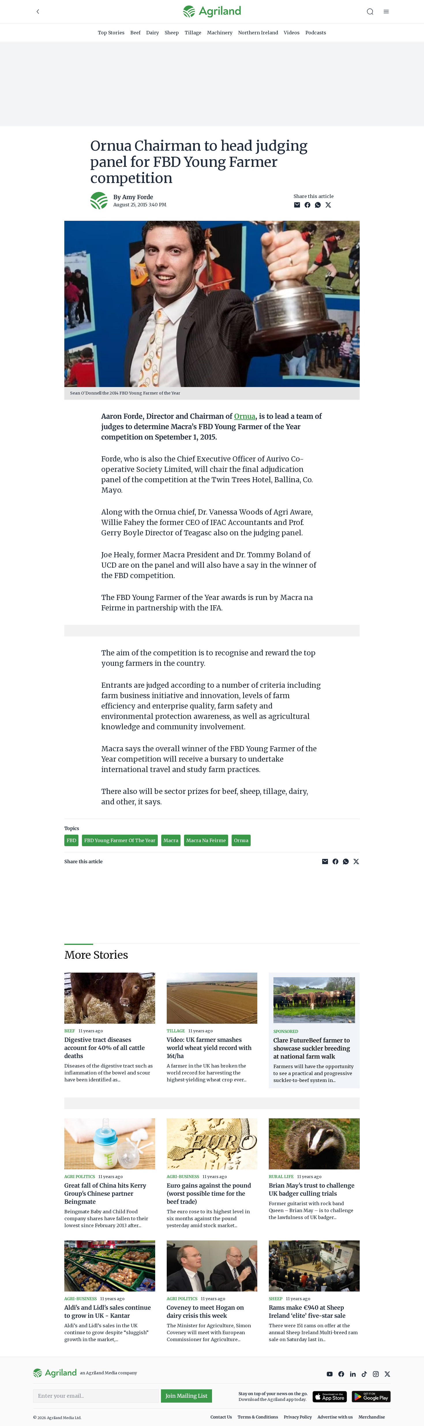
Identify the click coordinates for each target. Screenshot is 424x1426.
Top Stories (111, 32)
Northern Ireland (258, 32)
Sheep (172, 32)
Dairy (152, 32)
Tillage (193, 32)
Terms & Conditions (258, 1417)
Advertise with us (335, 1417)
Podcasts (315, 32)
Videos (292, 32)
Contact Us (221, 1417)
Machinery (219, 32)
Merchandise (372, 1417)
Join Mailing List (186, 1396)
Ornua (244, 416)
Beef (135, 32)
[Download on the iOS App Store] (329, 1397)
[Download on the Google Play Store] (371, 1397)
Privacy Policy (298, 1417)
